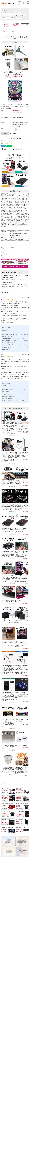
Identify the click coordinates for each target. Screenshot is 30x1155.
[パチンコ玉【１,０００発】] (21, 737)
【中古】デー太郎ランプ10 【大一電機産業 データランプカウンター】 (22, 721)
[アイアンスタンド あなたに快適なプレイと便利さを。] (8, 633)
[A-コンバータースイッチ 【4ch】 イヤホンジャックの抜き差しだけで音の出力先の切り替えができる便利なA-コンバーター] (8, 543)
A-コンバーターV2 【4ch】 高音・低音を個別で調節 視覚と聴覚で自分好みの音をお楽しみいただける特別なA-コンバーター (22, 507)
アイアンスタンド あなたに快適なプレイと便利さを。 (8, 642)
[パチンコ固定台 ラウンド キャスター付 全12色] (8, 592)
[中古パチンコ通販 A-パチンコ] (7, 3)
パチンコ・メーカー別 (5, 31)
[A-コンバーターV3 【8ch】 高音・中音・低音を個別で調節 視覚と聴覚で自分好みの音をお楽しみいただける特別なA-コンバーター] (8, 496)
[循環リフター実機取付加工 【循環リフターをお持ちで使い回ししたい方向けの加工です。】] (8, 473)
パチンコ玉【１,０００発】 (21, 745)
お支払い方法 (9, 851)
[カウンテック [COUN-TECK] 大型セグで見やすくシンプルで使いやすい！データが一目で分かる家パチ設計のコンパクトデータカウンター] (21, 684)
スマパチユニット (12, 12)
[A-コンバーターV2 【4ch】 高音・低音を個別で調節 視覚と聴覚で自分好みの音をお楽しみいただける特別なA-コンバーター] (21, 496)
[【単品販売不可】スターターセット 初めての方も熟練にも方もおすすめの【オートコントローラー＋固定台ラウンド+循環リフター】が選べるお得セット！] (8, 417)
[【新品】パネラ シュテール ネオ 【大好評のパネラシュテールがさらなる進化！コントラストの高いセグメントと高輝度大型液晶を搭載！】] (8, 711)
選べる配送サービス (21, 841)
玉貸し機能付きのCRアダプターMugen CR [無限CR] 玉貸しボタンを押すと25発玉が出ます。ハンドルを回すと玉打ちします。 (8, 770)
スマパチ (4, 12)
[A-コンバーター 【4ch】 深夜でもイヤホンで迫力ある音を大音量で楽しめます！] (21, 520)
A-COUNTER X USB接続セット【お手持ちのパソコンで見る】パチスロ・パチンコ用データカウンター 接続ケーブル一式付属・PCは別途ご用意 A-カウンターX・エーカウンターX (21, 669)
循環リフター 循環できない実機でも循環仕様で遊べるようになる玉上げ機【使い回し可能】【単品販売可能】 (21, 455)
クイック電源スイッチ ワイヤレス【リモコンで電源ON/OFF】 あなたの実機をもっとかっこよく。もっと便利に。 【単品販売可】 (21, 578)
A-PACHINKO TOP (4, 30)
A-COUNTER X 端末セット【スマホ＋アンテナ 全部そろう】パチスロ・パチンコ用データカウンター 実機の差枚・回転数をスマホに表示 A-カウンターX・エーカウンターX (8, 696)
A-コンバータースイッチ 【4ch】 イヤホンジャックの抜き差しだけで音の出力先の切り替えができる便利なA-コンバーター (8, 554)
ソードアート (5, 15)
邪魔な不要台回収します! (22, 851)
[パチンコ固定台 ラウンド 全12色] (21, 592)
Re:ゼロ (11, 15)
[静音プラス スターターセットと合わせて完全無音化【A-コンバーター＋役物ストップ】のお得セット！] (21, 417)
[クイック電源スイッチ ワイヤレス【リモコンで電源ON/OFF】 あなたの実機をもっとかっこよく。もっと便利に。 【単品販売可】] (21, 568)
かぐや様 (13, 17)
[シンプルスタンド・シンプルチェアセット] (21, 612)
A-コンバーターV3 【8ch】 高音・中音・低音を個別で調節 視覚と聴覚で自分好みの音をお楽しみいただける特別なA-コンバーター (8, 507)
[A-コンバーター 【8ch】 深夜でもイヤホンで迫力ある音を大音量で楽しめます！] (8, 520)
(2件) (11, 143)
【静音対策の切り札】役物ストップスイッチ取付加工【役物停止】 (21, 482)
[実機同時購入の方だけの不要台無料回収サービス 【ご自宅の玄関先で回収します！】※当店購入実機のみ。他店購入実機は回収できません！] (21, 759)
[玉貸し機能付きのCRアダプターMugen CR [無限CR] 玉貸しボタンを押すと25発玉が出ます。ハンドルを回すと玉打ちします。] (8, 759)
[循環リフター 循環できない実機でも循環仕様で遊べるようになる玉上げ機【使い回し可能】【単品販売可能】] (21, 444)
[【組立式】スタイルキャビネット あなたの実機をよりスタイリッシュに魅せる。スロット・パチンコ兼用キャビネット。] (21, 633)
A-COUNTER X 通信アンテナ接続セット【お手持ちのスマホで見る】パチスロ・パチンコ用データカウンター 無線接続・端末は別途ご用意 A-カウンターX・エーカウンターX (8, 669)
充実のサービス (9, 841)
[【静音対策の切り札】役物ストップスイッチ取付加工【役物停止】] (21, 473)
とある (17, 15)
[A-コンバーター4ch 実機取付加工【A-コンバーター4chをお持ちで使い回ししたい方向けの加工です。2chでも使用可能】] (8, 568)
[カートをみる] (23, 4)
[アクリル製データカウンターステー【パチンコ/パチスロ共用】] (8, 737)
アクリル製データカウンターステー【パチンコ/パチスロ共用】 (8, 747)
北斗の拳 (18, 17)
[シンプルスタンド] (8, 612)
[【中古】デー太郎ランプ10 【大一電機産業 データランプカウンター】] (21, 711)
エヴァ (19, 12)
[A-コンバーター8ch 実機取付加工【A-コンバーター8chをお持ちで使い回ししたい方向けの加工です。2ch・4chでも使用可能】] (21, 543)
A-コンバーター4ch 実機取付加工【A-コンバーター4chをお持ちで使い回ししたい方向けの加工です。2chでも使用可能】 (8, 578)
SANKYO (12, 31)
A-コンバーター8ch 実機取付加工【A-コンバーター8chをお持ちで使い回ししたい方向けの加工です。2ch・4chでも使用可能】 (21, 554)
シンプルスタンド (6, 620)
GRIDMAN (22, 15)
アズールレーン (6, 17)
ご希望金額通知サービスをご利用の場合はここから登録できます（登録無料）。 (15, 266)
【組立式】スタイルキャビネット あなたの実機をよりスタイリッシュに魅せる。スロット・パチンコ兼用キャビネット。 (21, 644)
